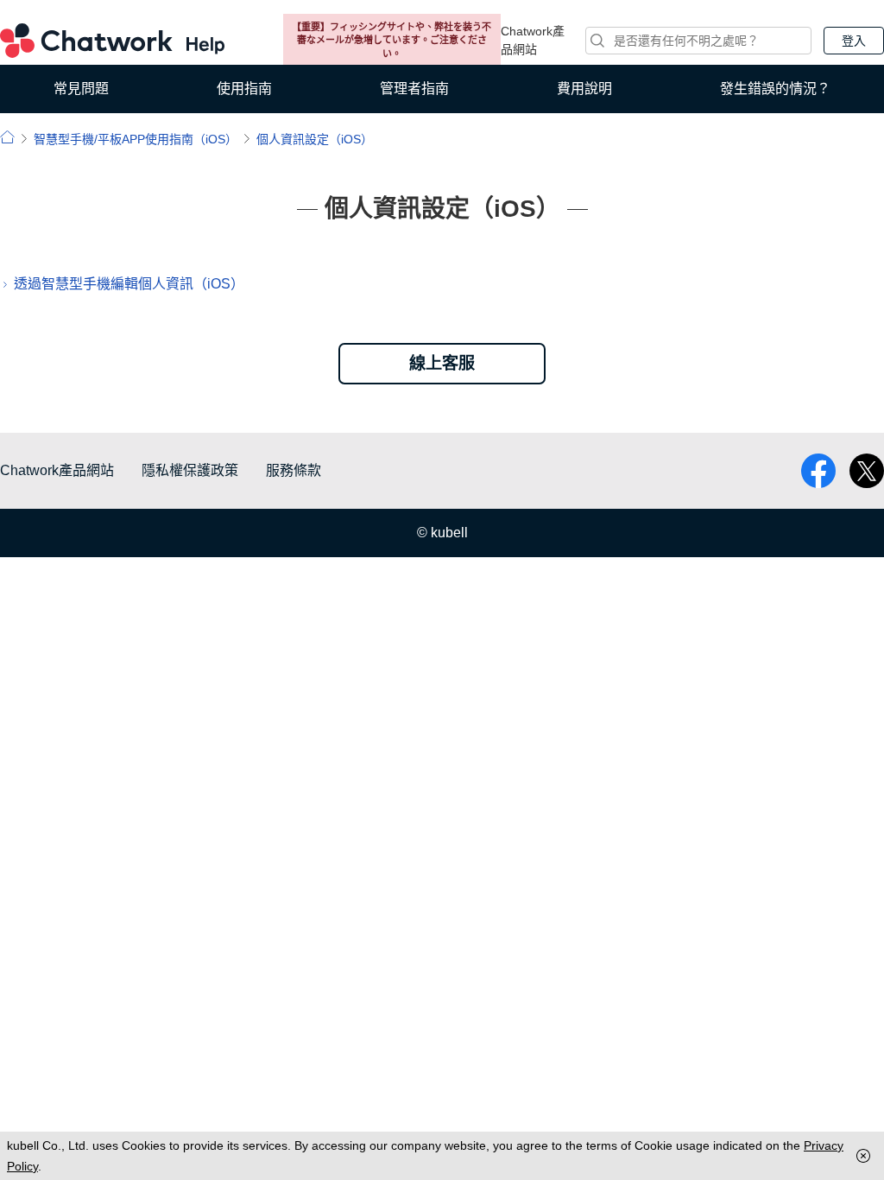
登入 (854, 41)
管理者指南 (414, 88)
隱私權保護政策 (190, 470)
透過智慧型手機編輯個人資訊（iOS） (129, 283)
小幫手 (7, 136)
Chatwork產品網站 (533, 40)
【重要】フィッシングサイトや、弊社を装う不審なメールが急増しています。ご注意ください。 (391, 40)
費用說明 (584, 88)
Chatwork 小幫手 (112, 40)
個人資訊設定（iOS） (314, 139)
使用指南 (244, 88)
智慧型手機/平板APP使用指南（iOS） (135, 139)
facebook (818, 471)
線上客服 (442, 363)
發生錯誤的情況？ (775, 88)
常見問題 (81, 88)
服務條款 (293, 470)
